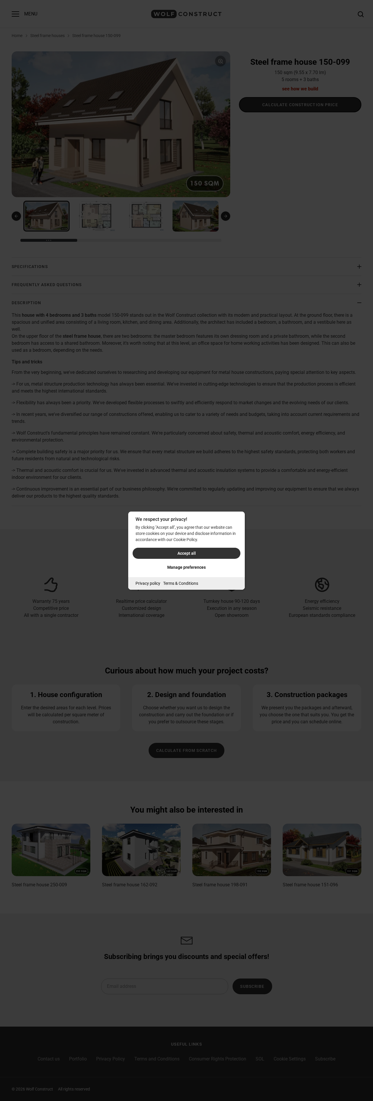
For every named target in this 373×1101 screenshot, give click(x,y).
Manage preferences (186, 567)
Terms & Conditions (180, 583)
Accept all (186, 553)
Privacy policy (148, 583)
